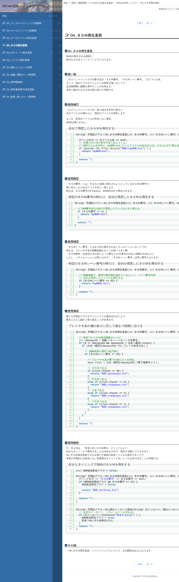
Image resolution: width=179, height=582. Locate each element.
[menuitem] (26, 23)
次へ (149, 23)
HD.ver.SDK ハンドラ (127, 3)
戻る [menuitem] (4, 16)
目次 (66, 3)
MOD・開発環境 (79, 3)
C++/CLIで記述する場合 (101, 3)
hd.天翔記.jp (152, 576)
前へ (141, 23)
